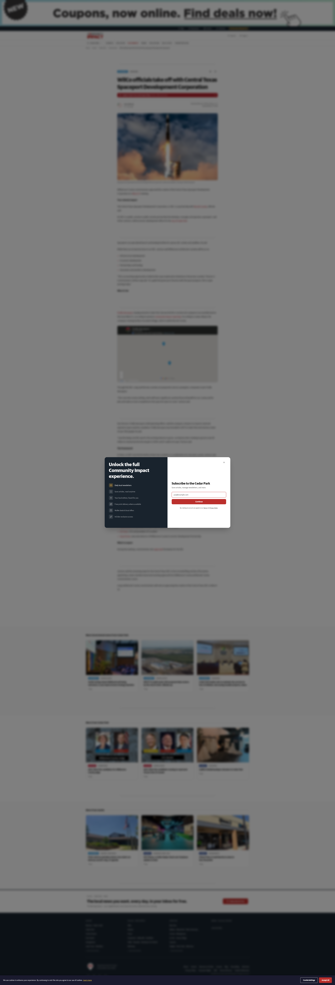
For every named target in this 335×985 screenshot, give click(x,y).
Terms (205, 508)
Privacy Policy (214, 508)
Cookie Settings (309, 980)
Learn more (87, 980)
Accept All (325, 980)
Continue (199, 502)
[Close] (224, 462)
